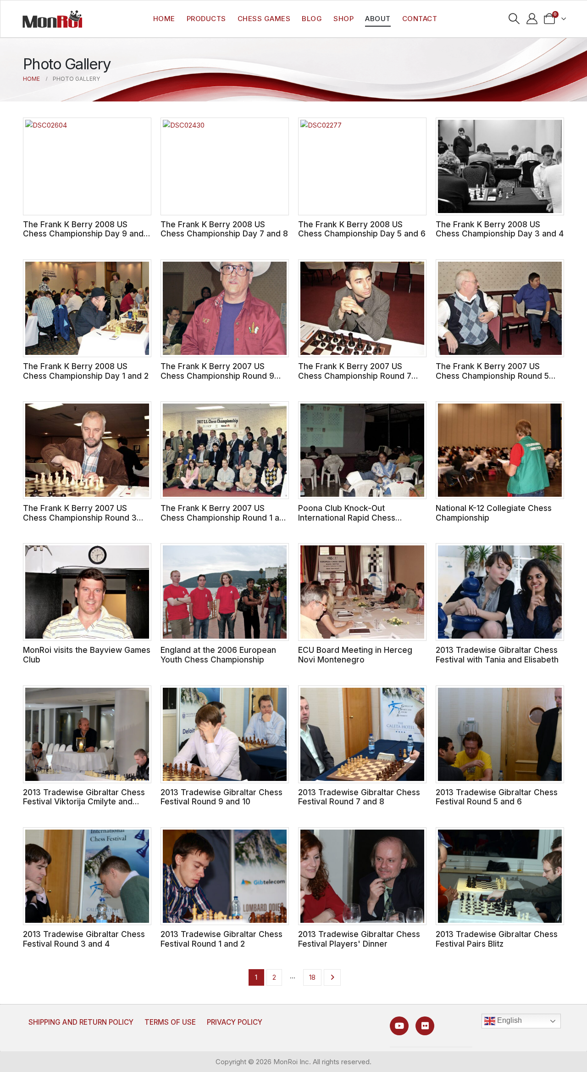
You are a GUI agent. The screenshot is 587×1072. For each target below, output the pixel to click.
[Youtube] (399, 1025)
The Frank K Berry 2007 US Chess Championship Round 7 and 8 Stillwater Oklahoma (354, 375)
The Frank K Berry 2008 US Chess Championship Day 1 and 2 (86, 371)
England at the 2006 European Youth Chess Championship (218, 654)
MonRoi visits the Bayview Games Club (86, 654)
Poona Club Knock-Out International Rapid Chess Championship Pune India (346, 517)
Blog (312, 18)
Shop (343, 18)
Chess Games (264, 18)
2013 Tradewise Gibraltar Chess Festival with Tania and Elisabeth (497, 654)
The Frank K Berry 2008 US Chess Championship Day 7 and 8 (224, 229)
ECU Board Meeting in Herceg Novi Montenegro (355, 654)
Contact (419, 18)
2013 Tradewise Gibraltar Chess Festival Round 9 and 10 (221, 797)
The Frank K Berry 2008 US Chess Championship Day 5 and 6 (362, 229)
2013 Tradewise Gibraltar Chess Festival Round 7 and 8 (359, 797)
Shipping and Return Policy (80, 1022)
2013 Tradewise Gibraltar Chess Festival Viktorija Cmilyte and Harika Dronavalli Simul (84, 801)
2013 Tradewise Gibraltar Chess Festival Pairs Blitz (497, 939)
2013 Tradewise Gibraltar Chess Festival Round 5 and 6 (497, 797)
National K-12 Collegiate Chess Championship (494, 512)
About (378, 18)
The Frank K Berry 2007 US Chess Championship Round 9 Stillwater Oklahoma (217, 375)
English (508, 1021)
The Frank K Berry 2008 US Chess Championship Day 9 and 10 (83, 233)
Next (332, 977)
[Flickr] (424, 1025)
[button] (514, 18)
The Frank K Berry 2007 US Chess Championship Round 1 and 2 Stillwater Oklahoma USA (225, 517)
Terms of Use (170, 1022)
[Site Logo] (52, 19)
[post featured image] (87, 166)
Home (164, 18)
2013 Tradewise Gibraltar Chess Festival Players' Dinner (359, 939)
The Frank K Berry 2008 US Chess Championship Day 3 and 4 (500, 229)
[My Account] (531, 18)
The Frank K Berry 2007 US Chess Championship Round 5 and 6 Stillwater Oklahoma (492, 375)
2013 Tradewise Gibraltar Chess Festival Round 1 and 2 (221, 939)
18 (312, 977)
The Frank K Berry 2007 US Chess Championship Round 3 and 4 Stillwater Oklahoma (80, 517)
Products (206, 18)
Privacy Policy (234, 1022)
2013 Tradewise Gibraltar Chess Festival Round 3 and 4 (84, 939)
